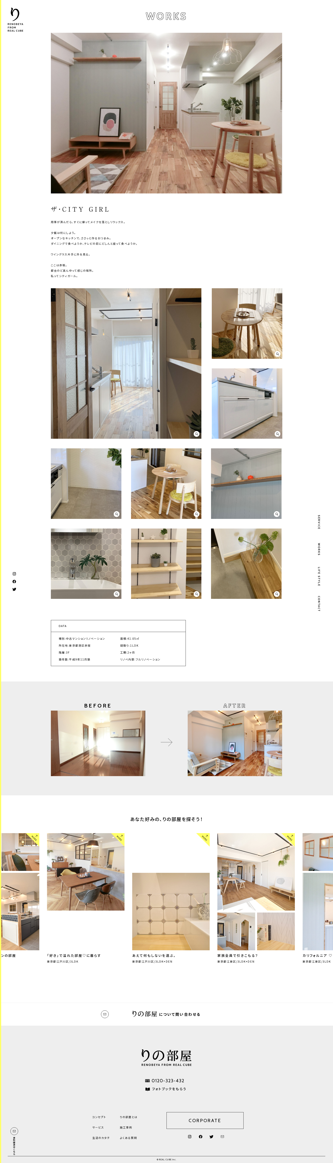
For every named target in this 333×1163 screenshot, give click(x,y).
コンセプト (99, 1117)
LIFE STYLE (319, 576)
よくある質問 (128, 1138)
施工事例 (126, 1127)
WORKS (319, 549)
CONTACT (319, 604)
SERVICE (319, 522)
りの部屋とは (129, 1117)
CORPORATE (205, 1120)
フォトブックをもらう (169, 1088)
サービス (98, 1127)
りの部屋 (15, 20)
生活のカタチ (101, 1138)
